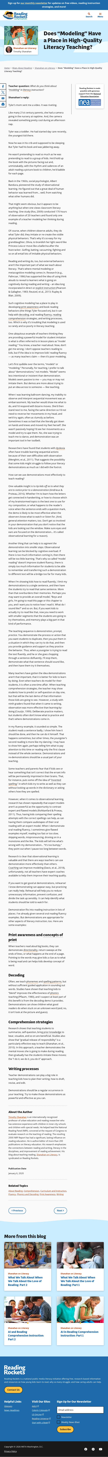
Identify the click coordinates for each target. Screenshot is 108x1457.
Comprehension (31, 1190)
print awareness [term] (30, 306)
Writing (60, 1194)
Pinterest (93, 1449)
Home (7, 68)
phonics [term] (54, 993)
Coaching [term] (13, 867)
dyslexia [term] (60, 448)
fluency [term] (48, 314)
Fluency (12, 1194)
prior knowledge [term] (52, 1032)
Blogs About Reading (22, 68)
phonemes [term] (32, 981)
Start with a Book (41, 1422)
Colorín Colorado (41, 1410)
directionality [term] (30, 950)
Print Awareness (47, 1194)
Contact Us (13, 1389)
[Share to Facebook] (3, 86)
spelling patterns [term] (52, 981)
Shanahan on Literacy (45, 68)
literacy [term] (27, 89)
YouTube (101, 1449)
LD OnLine (38, 1414)
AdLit (35, 1406)
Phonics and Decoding (28, 1194)
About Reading (15, 1190)
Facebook (86, 1449)
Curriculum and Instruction (53, 1190)
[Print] (3, 104)
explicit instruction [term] (46, 287)
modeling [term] (14, 89)
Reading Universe (41, 1418)
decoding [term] (24, 314)
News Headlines (11, 1410)
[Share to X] (3, 92)
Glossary (8, 1406)
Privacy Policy (10, 1451)
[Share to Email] (3, 98)
